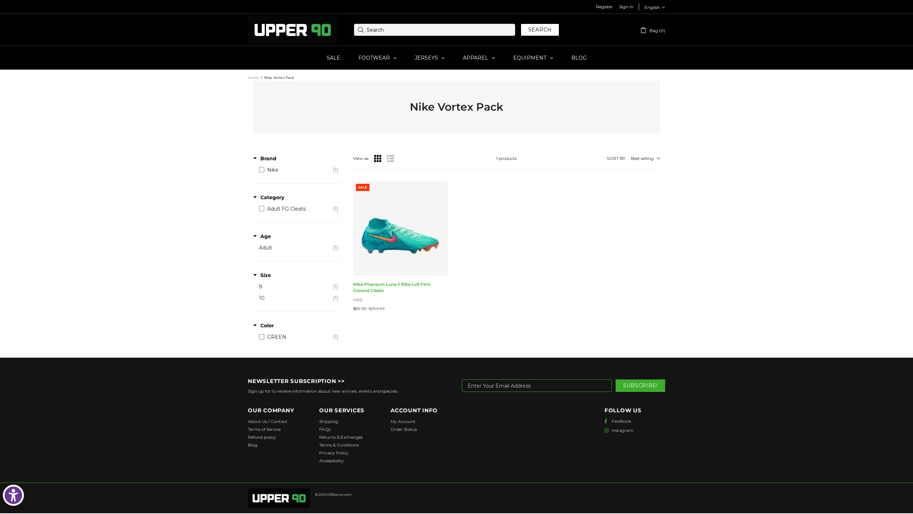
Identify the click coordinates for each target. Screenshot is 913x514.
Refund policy (262, 437)
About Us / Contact (267, 421)
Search (540, 29)
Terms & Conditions (339, 445)
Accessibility (331, 460)
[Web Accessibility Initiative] (13, 495)
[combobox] (434, 30)
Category (272, 197)
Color (267, 325)
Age (265, 236)
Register (604, 6)
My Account (403, 421)
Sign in (626, 6)
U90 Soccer (292, 30)
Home (253, 77)
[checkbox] (298, 169)
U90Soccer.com (339, 495)
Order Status (404, 429)
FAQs (325, 429)
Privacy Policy (333, 452)
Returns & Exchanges (341, 437)
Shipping (328, 421)
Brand (268, 158)
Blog (252, 445)
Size (265, 275)
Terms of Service (264, 429)
